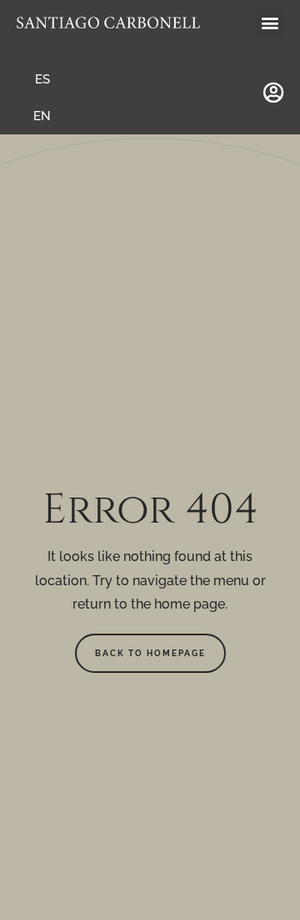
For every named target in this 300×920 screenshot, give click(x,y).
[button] (269, 22)
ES (42, 79)
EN (42, 116)
